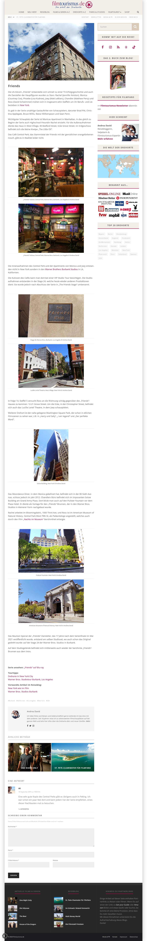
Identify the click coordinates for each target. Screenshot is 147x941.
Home (21, 12)
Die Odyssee (24, 908)
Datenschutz (134, 937)
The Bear (23, 916)
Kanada (113, 246)
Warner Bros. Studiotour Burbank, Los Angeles (30, 679)
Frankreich (126, 238)
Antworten (24, 809)
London (123, 246)
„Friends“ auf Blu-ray (34, 667)
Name (10, 850)
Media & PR (108, 17)
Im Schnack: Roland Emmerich (77, 908)
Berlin (110, 234)
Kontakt (85, 17)
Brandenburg (121, 234)
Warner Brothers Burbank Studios (61, 269)
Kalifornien (21, 701)
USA (48, 701)
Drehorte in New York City (20, 676)
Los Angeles (31, 701)
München (115, 250)
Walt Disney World (72, 916)
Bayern (101, 234)
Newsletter (96, 17)
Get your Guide (122, 904)
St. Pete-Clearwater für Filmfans (78, 900)
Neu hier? (32, 12)
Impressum (123, 937)
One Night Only (23, 17)
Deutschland (103, 238)
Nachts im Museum (33, 519)
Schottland (122, 254)
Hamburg (117, 242)
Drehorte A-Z (79, 12)
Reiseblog (45, 12)
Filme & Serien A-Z (61, 12)
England (115, 238)
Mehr (88, 721)
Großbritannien (104, 242)
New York (24, 105)
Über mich (133, 17)
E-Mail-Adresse (13, 860)
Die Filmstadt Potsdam (74, 924)
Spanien (133, 254)
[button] (5, 936)
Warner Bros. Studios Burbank (22, 691)
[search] (135, 26)
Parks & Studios (97, 12)
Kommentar (12, 827)
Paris (112, 254)
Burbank (12, 701)
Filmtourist (114, 12)
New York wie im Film (19, 688)
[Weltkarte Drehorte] (118, 177)
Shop (127, 12)
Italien (127, 242)
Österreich (103, 254)
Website (55, 860)
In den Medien (121, 17)
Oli (19, 788)
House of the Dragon (28, 924)
